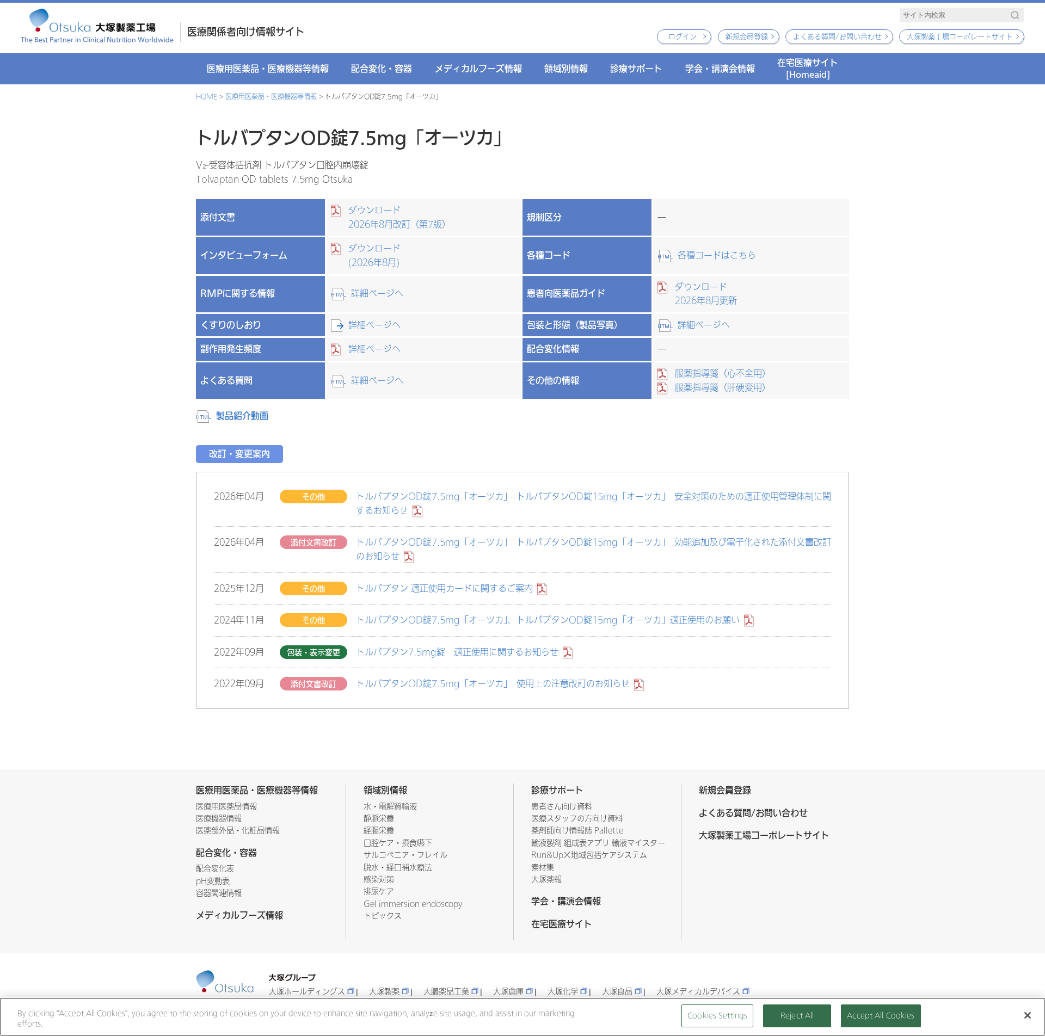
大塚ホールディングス (307, 991)
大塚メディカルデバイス (698, 991)
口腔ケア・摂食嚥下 (398, 843)
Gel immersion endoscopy (413, 904)
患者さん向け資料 (561, 806)
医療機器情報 (219, 818)
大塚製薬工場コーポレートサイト (960, 37)
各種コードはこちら (717, 255)
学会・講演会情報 (720, 68)
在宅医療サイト (807, 68)
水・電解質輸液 (390, 806)
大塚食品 (617, 991)
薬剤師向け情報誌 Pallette (577, 830)
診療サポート (636, 68)
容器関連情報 (219, 893)
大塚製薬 (384, 991)
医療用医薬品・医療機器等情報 (268, 68)
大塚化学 (563, 991)
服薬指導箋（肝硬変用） (723, 387)
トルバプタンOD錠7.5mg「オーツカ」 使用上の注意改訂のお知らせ (493, 683)
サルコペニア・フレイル (405, 855)
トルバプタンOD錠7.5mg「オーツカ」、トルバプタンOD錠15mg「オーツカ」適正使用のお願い (548, 620)
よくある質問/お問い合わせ (837, 37)
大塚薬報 (546, 879)
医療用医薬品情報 (226, 806)
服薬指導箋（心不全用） (723, 373)
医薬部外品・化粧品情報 (238, 830)
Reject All (797, 1015)
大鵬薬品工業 (446, 991)
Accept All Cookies (880, 1015)
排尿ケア (379, 891)
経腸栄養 (379, 830)
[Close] (1028, 1015)
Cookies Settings (717, 1015)
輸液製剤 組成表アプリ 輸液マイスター (598, 843)
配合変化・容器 (381, 68)
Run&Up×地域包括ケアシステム (589, 855)
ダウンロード (399, 217)
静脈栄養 (379, 818)
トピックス (383, 916)
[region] (522, 1016)
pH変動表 (213, 881)
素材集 (542, 867)
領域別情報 (566, 68)
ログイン (682, 37)
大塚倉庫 (508, 991)
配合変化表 (215, 868)
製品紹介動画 (242, 415)
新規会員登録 (747, 37)
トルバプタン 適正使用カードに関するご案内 (444, 588)
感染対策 (379, 879)
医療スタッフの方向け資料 (577, 818)
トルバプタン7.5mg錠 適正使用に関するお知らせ (457, 652)
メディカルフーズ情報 (478, 68)
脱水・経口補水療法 (398, 867)
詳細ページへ (377, 293)
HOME (206, 97)
